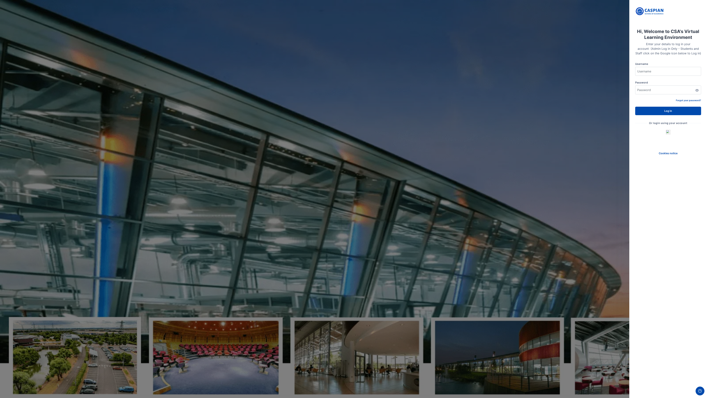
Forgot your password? (688, 100)
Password (641, 82)
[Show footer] (700, 391)
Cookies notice (668, 153)
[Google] (668, 132)
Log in (668, 110)
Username (641, 63)
